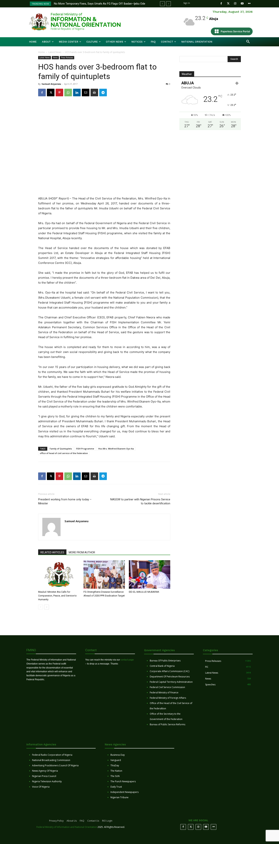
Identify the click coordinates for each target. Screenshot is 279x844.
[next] (168, 3)
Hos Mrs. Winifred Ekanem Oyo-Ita (116, 448)
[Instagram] (235, 3)
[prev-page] (40, 607)
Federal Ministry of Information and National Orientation (66, 827)
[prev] (162, 3)
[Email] (85, 92)
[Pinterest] (59, 92)
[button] (248, 41)
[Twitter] (228, 3)
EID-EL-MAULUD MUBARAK (144, 591)
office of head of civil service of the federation (64, 453)
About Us (72, 820)
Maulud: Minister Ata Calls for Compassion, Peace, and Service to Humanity (57, 595)
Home (41, 52)
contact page (127, 659)
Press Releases (67, 57)
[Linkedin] (77, 92)
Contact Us (93, 820)
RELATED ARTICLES (52, 552)
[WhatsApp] (68, 92)
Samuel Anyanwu (51, 83)
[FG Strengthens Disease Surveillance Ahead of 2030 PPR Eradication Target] (104, 574)
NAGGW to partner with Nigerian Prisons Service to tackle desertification (140, 501)
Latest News (54, 52)
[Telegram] (103, 92)
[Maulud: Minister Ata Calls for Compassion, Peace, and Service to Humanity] (59, 574)
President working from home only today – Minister (64, 501)
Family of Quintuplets (61, 448)
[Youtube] (242, 3)
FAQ (82, 820)
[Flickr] (249, 3)
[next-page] (46, 607)
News (55, 57)
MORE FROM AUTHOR (82, 552)
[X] (50, 92)
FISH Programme (85, 448)
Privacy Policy (56, 820)
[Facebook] (221, 3)
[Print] (94, 92)
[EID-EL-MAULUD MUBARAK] (149, 574)
